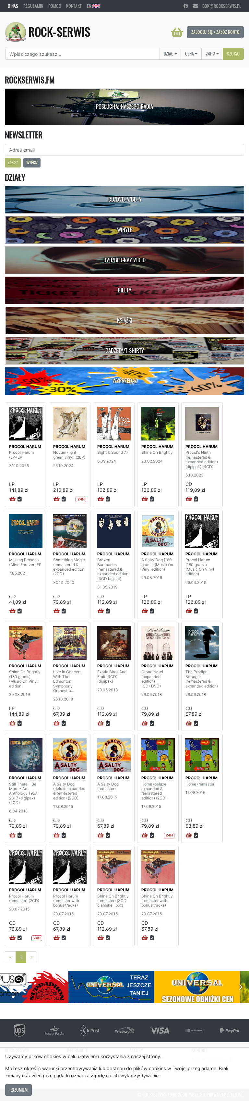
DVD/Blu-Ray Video (124, 260)
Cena (189, 53)
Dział (168, 53)
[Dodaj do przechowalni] (19, 499)
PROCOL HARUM (25, 446)
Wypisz (32, 162)
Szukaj (233, 53)
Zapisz (13, 162)
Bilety (124, 290)
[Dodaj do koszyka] (12, 499)
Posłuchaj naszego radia (124, 106)
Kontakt (74, 6)
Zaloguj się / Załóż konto (215, 32)
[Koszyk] (177, 32)
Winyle (124, 230)
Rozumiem (18, 1089)
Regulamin (33, 6)
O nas (13, 6)
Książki (124, 320)
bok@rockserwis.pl (219, 6)
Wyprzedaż (125, 381)
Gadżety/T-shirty (124, 350)
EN (89, 6)
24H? (210, 53)
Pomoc (54, 6)
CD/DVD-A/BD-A (124, 199)
